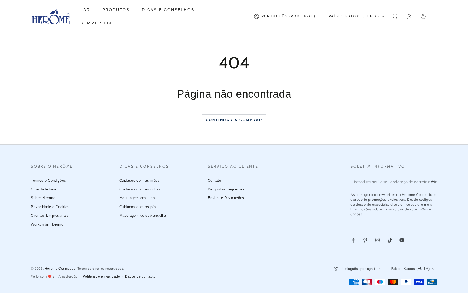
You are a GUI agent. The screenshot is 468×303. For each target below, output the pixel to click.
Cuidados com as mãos (139, 180)
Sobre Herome (43, 198)
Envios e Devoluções (226, 198)
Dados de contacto (140, 276)
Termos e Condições (48, 180)
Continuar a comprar (234, 120)
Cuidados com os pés (138, 207)
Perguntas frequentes (226, 189)
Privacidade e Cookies (50, 207)
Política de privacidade (101, 276)
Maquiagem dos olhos (138, 198)
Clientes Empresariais (50, 215)
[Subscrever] (434, 182)
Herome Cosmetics (60, 268)
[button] (395, 17)
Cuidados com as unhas (140, 189)
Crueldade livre (44, 189)
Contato (214, 180)
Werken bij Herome (47, 224)
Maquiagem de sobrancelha (142, 215)
